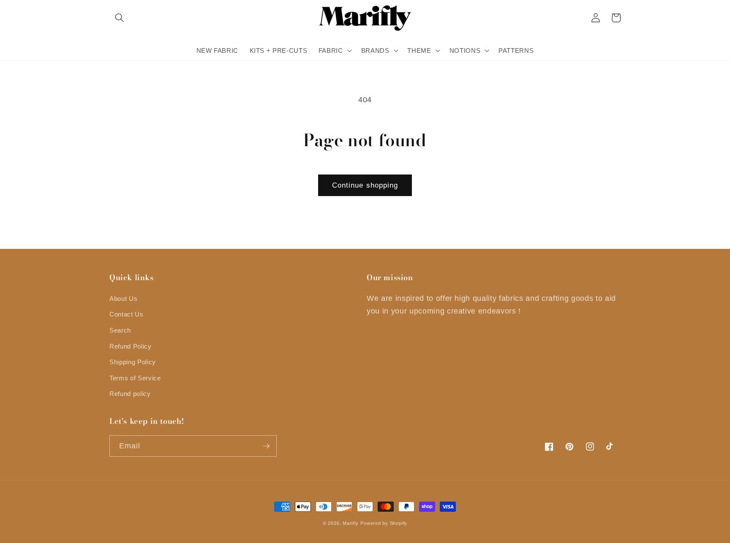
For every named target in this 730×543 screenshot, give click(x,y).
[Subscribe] (266, 446)
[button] (119, 18)
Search (120, 330)
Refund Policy (130, 346)
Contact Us (126, 314)
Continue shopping (365, 185)
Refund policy (130, 393)
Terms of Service (135, 378)
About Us (123, 298)
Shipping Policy (132, 362)
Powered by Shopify (383, 523)
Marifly (350, 523)
